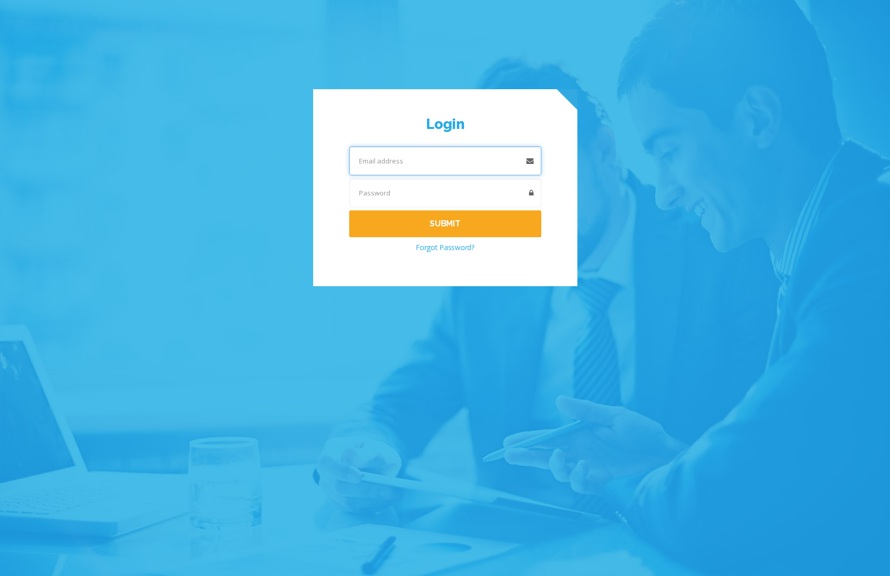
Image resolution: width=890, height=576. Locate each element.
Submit (445, 223)
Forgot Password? (445, 247)
